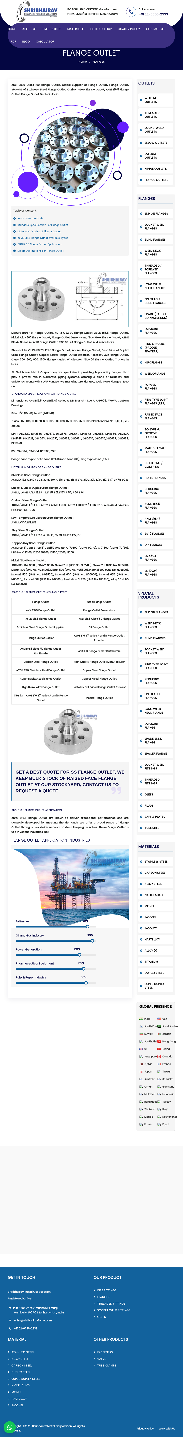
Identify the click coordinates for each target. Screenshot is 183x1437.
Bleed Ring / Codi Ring (154, 465)
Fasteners (105, 1352)
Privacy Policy (145, 1428)
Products (50, 29)
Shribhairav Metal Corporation (52, 1426)
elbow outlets (156, 143)
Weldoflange (155, 374)
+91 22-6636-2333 (153, 14)
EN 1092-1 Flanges (151, 573)
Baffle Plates (155, 817)
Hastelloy (152, 939)
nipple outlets (156, 169)
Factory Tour (101, 29)
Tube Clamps (106, 1365)
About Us (29, 29)
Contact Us (155, 29)
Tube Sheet (153, 828)
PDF (13, 41)
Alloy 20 (151, 950)
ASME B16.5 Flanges (152, 506)
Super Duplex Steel (155, 986)
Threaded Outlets (152, 115)
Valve (101, 1359)
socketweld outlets (154, 130)
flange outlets (156, 180)
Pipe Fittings (106, 1290)
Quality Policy (129, 29)
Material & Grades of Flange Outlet (39, 231)
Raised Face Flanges (153, 416)
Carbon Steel (155, 873)
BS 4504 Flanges (151, 558)
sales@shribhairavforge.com (33, 1320)
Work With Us (167, 1428)
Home (12, 29)
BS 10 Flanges (154, 534)
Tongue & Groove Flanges (152, 433)
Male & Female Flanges (155, 450)
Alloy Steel (153, 884)
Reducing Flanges (152, 491)
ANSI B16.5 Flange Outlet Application (39, 244)
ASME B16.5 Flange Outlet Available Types (43, 238)
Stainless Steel (156, 862)
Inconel (151, 917)
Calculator (45, 41)
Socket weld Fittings (154, 767)
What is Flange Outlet (31, 218)
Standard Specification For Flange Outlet (43, 225)
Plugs (149, 806)
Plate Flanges (155, 478)
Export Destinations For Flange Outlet (41, 251)
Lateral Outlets (151, 156)
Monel (149, 906)
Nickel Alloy (154, 895)
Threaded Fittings (152, 781)
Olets (149, 794)
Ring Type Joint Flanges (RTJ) (156, 401)
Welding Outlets (151, 100)
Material (74, 29)
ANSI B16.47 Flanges (152, 521)
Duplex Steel (154, 973)
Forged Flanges (151, 387)
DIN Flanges (153, 545)
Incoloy (151, 928)
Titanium (151, 962)
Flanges (103, 1297)
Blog (26, 41)
